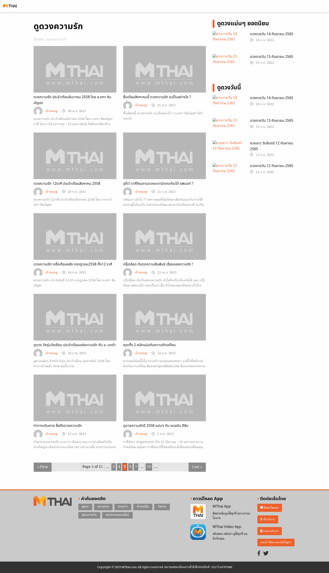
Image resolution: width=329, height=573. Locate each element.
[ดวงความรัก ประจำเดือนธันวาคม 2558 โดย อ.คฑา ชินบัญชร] (75, 77)
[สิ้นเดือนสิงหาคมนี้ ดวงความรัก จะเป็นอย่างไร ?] (164, 77)
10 (149, 467)
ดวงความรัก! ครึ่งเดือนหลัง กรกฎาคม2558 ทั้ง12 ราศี (73, 264)
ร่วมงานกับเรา (270, 531)
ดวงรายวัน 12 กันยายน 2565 (271, 166)
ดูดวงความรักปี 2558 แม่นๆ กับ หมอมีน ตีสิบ (155, 425)
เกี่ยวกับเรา (268, 519)
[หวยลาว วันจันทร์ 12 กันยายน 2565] (228, 151)
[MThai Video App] (198, 532)
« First (42, 467)
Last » (197, 467)
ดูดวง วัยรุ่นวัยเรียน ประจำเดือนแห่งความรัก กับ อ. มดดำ (75, 345)
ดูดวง (85, 506)
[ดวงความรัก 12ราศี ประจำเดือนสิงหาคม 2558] (75, 164)
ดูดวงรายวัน (89, 515)
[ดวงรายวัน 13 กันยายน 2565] (228, 65)
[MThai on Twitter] (266, 553)
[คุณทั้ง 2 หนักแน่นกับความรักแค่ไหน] (164, 325)
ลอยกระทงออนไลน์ (117, 515)
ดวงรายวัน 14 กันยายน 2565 (271, 34)
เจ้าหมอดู (51, 111)
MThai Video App (227, 527)
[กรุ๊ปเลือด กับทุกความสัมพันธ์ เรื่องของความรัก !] (164, 244)
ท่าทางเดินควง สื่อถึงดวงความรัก (58, 425)
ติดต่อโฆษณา (271, 508)
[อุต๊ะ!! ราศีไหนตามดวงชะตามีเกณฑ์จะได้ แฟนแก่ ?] (164, 164)
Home (39, 40)
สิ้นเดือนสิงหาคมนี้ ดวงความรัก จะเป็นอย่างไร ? (157, 97)
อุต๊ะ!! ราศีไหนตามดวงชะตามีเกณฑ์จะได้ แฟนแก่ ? (158, 183)
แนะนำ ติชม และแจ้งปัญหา (276, 542)
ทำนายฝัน (143, 506)
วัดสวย (162, 506)
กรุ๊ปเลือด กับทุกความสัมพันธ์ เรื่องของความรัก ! (158, 264)
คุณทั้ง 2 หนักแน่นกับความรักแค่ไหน (149, 345)
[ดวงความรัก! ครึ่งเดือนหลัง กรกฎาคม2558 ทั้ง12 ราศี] (75, 244)
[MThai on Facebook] (259, 553)
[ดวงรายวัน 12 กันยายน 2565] (228, 174)
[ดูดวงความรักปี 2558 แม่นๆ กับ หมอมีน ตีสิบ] (164, 406)
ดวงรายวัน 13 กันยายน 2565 (271, 56)
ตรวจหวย (103, 506)
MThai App (222, 506)
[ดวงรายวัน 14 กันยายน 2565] (228, 42)
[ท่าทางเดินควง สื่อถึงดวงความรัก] (75, 406)
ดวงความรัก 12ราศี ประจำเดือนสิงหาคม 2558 (67, 183)
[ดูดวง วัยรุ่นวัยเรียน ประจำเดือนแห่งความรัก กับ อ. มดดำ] (75, 325)
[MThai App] (198, 511)
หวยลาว (123, 506)
